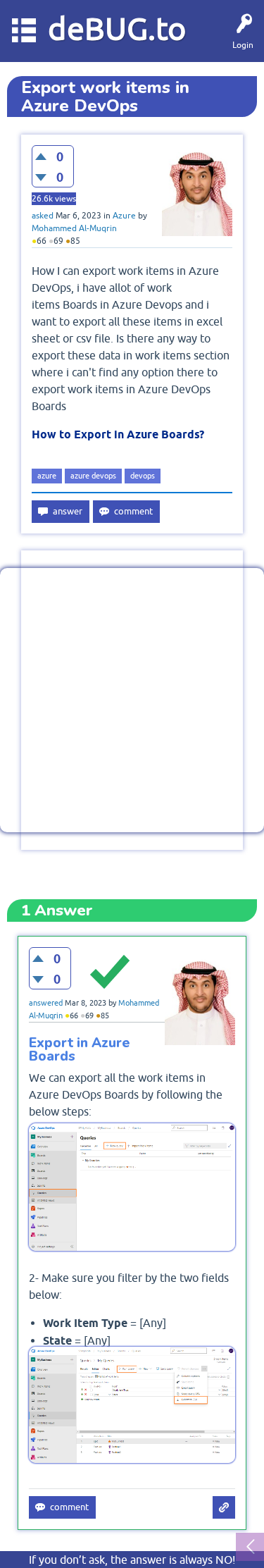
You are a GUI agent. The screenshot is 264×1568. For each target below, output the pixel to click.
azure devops (93, 475)
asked (43, 216)
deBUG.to (117, 28)
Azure (124, 216)
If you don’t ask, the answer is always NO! (132, 1559)
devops (142, 475)
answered (46, 1003)
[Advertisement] (132, 700)
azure (46, 475)
